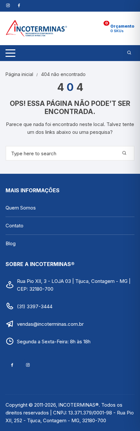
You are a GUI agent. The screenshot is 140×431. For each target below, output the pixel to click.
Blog (11, 243)
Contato (14, 225)
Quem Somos (21, 208)
